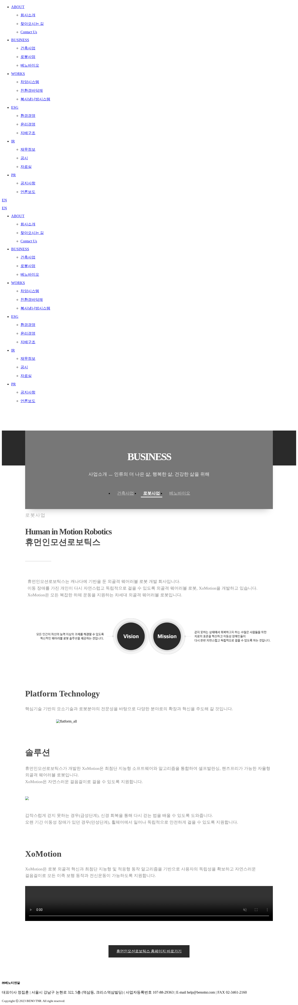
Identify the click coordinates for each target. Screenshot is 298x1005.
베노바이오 (179, 493)
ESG (14, 317)
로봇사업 (151, 493)
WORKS (18, 283)
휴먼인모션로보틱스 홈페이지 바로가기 (149, 951)
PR (13, 384)
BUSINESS (20, 249)
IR (13, 350)
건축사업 (125, 493)
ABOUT (17, 216)
